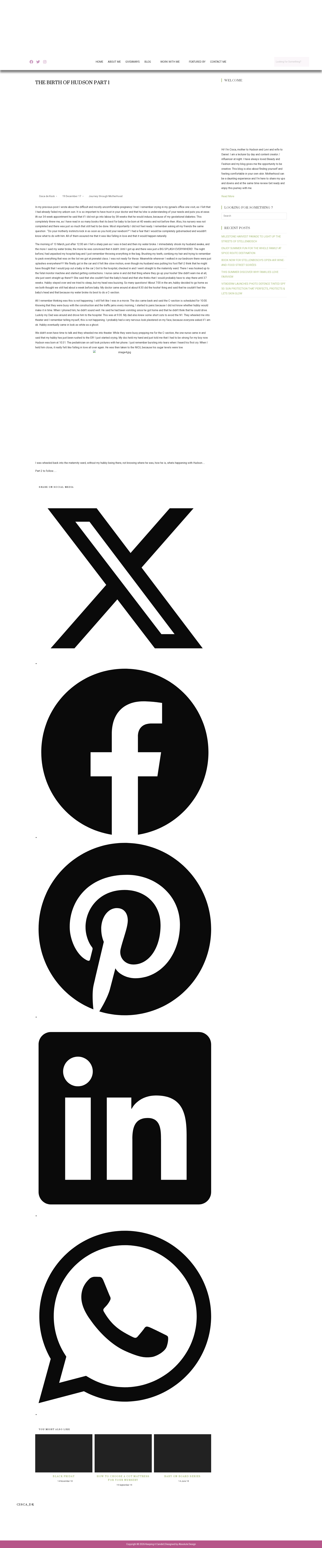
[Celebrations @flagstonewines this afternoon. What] (59, 1526)
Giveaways (132, 61)
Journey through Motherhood (106, 196)
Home (99, 61)
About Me (114, 61)
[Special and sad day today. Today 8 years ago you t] (19, 1526)
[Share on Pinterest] (125, 1017)
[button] (150, 62)
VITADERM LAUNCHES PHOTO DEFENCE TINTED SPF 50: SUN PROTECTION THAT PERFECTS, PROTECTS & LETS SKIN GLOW (253, 288)
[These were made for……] (262, 1526)
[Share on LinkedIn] (125, 1215)
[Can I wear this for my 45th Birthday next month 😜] (140, 1526)
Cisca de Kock (47, 196)
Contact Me (218, 61)
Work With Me (170, 61)
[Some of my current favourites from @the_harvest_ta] (302, 1526)
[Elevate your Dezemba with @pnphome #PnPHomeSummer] (181, 1526)
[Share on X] (125, 663)
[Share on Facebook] (125, 837)
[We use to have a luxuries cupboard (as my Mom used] (221, 1526)
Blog (147, 61)
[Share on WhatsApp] (125, 1414)
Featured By (197, 61)
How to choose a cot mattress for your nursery (123, 1478)
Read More (227, 196)
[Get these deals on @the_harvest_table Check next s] (100, 1526)
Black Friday (64, 1476)
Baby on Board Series (182, 1476)
